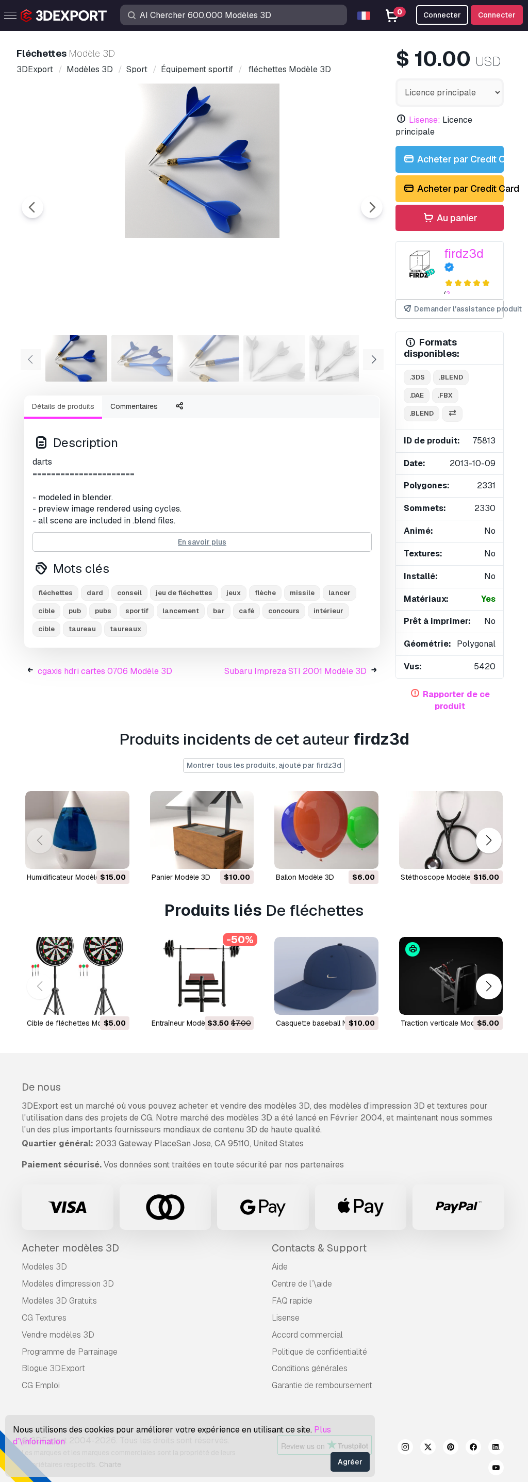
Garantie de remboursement (322, 1385)
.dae (416, 395)
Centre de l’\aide (302, 1283)
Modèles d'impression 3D (68, 1283)
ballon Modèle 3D (305, 877)
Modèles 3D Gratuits (59, 1300)
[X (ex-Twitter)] (428, 1448)
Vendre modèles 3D (58, 1334)
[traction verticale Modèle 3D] (451, 976)
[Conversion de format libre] (452, 413)
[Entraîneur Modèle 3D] (202, 976)
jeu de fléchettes (184, 592)
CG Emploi (41, 1385)
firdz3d (464, 253)
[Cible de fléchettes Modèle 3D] (77, 976)
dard (95, 592)
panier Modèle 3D (181, 877)
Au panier (456, 218)
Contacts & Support (319, 1248)
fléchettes (55, 592)
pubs (103, 610)
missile (302, 592)
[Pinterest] (450, 1448)
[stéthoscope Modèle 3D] (451, 830)
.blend (451, 377)
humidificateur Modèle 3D (69, 877)
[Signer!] (114, 854)
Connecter (497, 15)
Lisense (286, 1317)
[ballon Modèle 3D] (326, 830)
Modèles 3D (44, 1266)
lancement (180, 610)
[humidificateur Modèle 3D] (77, 830)
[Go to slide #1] (76, 358)
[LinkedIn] (496, 1448)
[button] (488, 840)
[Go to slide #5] (340, 358)
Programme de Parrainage (70, 1351)
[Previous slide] (32, 207)
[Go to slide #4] (274, 358)
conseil (129, 592)
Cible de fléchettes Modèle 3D (77, 1023)
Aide (280, 1266)
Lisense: (424, 119)
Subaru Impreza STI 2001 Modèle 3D (295, 671)
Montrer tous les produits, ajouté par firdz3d (264, 765)
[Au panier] (93, 854)
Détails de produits (63, 406)
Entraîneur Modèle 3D (187, 1023)
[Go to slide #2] (142, 358)
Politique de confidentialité (319, 1351)
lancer (339, 592)
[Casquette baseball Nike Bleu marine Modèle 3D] (326, 976)
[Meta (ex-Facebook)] (473, 1448)
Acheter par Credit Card (459, 159)
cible (46, 610)
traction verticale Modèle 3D (448, 1023)
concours (284, 610)
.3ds (417, 377)
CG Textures (44, 1317)
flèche (265, 592)
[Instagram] (405, 1448)
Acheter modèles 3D (70, 1248)
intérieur (328, 610)
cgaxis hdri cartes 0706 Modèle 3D (105, 671)
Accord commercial (307, 1334)
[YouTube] (496, 1469)
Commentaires (134, 406)
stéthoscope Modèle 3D (441, 877)
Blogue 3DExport (53, 1368)
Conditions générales (310, 1368)
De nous (41, 1087)
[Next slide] (372, 207)
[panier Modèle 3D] (202, 830)
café (246, 610)
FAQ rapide (292, 1300)
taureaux (125, 628)
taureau (82, 628)
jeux (233, 592)
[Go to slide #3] (208, 358)
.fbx (445, 395)
